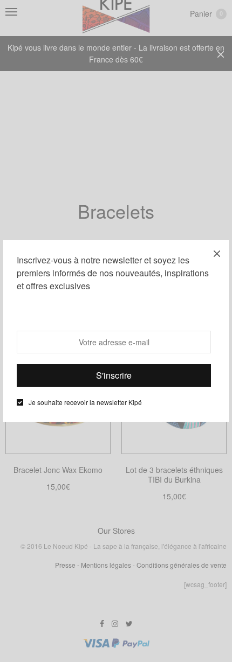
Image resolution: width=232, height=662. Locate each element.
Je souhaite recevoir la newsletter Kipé (85, 402)
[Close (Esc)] (217, 252)
